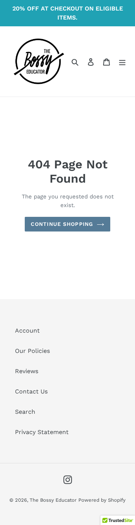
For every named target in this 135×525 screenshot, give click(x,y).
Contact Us (31, 391)
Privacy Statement (42, 432)
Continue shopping (62, 224)
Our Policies (32, 350)
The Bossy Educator (53, 500)
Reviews (26, 371)
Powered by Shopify (102, 500)
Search (25, 411)
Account (27, 330)
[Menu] (122, 61)
